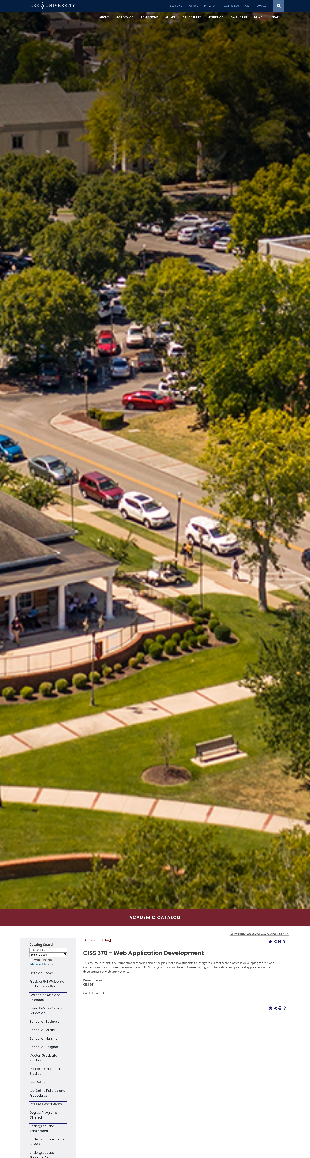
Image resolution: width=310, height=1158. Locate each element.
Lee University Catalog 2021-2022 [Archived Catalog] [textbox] (258, 933)
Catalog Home (41, 973)
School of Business (44, 1021)
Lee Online (37, 1082)
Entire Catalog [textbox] (37, 950)
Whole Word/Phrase (44, 959)
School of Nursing (43, 1038)
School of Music (42, 1030)
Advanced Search (41, 964)
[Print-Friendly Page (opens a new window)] (279, 941)
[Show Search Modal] (278, 6)
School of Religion (43, 1047)
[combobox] (259, 933)
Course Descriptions (45, 1104)
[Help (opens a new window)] (284, 941)
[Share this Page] (275, 942)
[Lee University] (53, 5)
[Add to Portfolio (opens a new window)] (270, 941)
